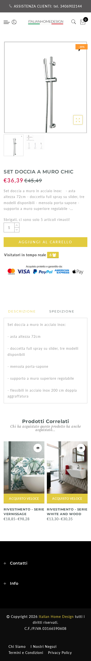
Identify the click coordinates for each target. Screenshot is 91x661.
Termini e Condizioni (25, 653)
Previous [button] (12, 90)
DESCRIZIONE (22, 311)
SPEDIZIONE (61, 311)
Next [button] (72, 90)
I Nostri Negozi (44, 646)
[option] (45, 87)
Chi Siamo (17, 646)
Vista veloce (37, 448)
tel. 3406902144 (68, 6)
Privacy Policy (60, 653)
